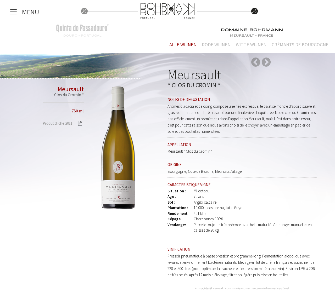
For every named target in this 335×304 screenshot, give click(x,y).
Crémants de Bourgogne (300, 45)
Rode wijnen (216, 45)
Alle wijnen (183, 45)
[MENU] (14, 13)
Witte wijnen (251, 45)
